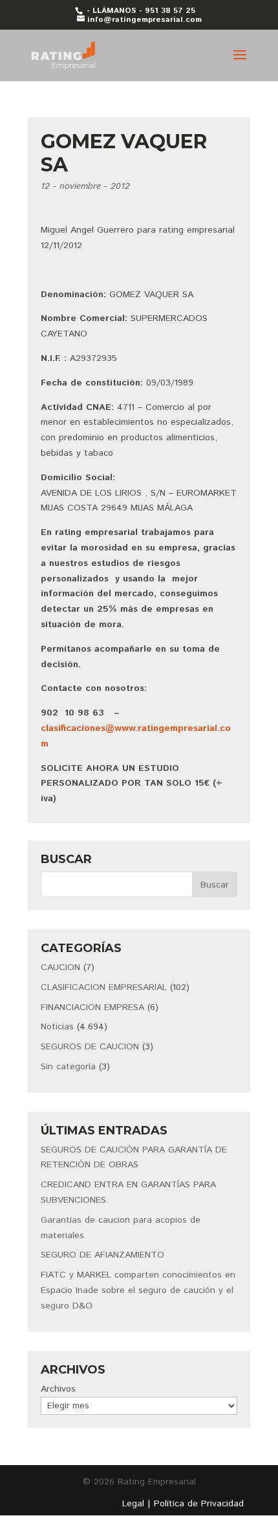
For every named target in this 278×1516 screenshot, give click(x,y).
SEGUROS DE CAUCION (90, 1046)
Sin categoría (68, 1066)
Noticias (57, 1026)
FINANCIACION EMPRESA (92, 1007)
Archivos (58, 1389)
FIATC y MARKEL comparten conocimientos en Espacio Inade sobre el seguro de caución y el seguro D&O (138, 1290)
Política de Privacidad (199, 1503)
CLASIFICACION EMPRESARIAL (104, 987)
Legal (133, 1503)
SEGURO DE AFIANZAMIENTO (102, 1255)
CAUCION (60, 967)
